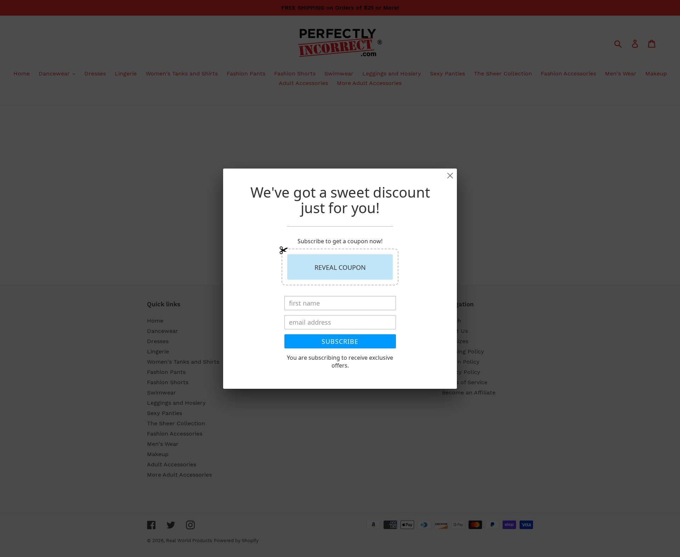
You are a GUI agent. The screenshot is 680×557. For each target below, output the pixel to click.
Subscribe (340, 341)
